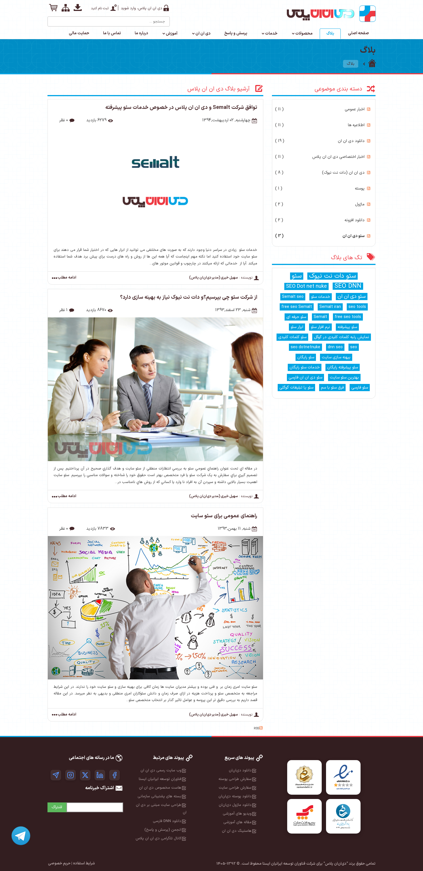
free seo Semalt (296, 307)
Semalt (320, 317)
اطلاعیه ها (320, 125)
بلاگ (330, 34)
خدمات (271, 34)
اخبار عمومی (320, 109)
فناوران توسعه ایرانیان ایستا (160, 779)
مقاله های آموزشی (237, 822)
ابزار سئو (297, 327)
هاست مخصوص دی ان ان (160, 788)
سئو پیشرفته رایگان (342, 367)
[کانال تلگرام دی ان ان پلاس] (56, 775)
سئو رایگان (305, 357)
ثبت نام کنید (99, 8)
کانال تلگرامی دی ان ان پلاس (158, 838)
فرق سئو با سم (332, 388)
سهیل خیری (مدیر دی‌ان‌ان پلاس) (213, 277)
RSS (368, 109)
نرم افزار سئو (320, 327)
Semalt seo (293, 297)
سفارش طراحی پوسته (234, 779)
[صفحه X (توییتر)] (85, 775)
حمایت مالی (79, 33)
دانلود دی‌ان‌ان (240, 770)
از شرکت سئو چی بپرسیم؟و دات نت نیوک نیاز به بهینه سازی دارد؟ (188, 297)
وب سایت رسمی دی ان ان (160, 770)
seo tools (357, 307)
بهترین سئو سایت (344, 377)
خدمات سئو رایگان (304, 367)
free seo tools (348, 317)
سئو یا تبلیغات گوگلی (296, 388)
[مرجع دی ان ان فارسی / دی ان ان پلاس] (372, 64)
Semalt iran (330, 307)
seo (353, 347)
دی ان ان (202, 34)
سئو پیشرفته (347, 327)
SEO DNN (347, 286)
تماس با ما (112, 33)
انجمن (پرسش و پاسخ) (162, 830)
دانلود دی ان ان (320, 141)
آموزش (172, 34)
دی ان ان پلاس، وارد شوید (141, 8)
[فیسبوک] (114, 775)
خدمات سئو (320, 297)
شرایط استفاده (84, 863)
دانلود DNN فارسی (167, 821)
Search (52, 19)
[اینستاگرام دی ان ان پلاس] (70, 775)
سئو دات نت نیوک (332, 276)
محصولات (304, 34)
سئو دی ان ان (320, 236)
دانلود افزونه (320, 220)
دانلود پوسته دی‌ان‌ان (234, 796)
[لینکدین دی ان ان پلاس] (100, 775)
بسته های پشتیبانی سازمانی (159, 796)
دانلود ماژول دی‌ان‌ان (235, 805)
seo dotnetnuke (305, 347)
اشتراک (57, 807)
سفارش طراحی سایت (235, 788)
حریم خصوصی (59, 863)
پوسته (320, 188)
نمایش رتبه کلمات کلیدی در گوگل (341, 337)
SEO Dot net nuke (306, 286)
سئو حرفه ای (296, 317)
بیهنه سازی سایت (336, 357)
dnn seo (335, 347)
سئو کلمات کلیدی (292, 337)
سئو (297, 276)
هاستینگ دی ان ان (236, 831)
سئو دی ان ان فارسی (305, 377)
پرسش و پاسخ (235, 33)
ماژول (320, 204)
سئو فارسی (359, 388)
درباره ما (141, 33)
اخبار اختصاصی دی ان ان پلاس (320, 157)
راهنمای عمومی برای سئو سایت (224, 516)
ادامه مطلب (67, 278)
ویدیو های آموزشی (237, 814)
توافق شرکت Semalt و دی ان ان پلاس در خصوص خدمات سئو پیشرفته (181, 107)
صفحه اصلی (358, 33)
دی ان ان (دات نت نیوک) (320, 173)
